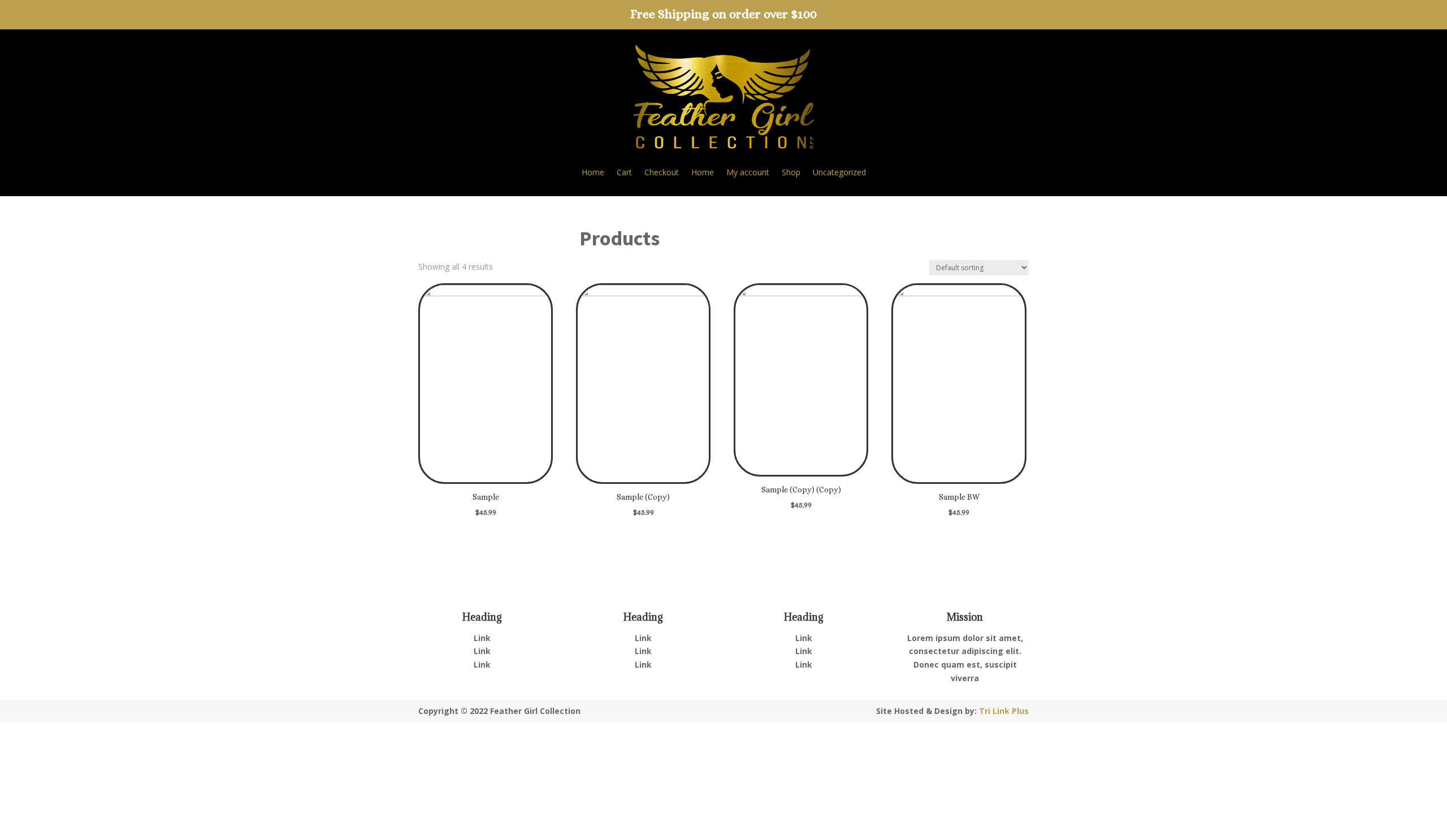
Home (593, 172)
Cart (624, 172)
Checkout (661, 172)
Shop (791, 172)
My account (747, 172)
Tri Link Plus (1004, 710)
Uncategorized (839, 172)
